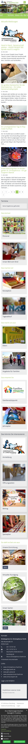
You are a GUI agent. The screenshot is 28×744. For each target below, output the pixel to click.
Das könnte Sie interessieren (13, 434)
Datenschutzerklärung (6, 731)
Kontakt (4, 636)
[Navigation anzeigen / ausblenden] (25, 2)
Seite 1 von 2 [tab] (13, 17)
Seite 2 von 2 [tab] (15, 17)
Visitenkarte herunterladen (9, 659)
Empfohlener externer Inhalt (11, 690)
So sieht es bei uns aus (10, 542)
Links (3, 663)
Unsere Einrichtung (10, 547)
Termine (4, 201)
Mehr (5, 567)
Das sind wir (5, 213)
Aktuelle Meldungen (9, 21)
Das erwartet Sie (7, 377)
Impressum (3, 729)
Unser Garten (8, 608)
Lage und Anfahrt (7, 681)
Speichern (7, 742)
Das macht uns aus (8, 323)
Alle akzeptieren (19, 742)
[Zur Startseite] (14, 2)
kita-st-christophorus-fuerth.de (16, 656)
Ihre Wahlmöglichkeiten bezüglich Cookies (14, 712)
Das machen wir (7, 268)
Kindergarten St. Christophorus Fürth (13, 639)
